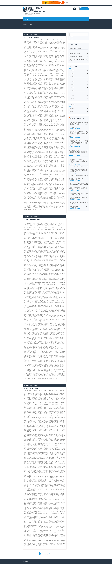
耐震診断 (35, 34)
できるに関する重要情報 (31, 37)
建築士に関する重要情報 (31, 388)
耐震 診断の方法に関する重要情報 (75, 48)
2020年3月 (71, 87)
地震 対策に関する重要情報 (74, 53)
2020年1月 (71, 93)
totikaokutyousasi (28, 34)
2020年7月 (71, 76)
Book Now (85, 8)
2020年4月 (71, 84)
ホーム (26, 19)
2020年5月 (71, 81)
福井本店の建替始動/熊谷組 (74, 175)
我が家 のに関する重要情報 (32, 220)
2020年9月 (71, 70)
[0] (79, 9)
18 (46, 553)
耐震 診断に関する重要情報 (74, 50)
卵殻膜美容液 (72, 108)
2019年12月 (71, 95)
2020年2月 (71, 90)
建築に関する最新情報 (76, 118)
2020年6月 (71, 79)
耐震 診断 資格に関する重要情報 (75, 56)
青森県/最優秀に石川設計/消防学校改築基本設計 (78, 166)
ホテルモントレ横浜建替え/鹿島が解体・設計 (78, 202)
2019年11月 (71, 98)
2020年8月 (71, 73)
